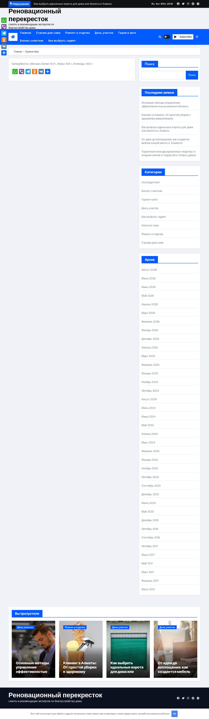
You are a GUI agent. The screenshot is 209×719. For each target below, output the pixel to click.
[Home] (12, 37)
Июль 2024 (149, 408)
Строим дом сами (48, 33)
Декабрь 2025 (150, 339)
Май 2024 (148, 425)
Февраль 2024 (151, 451)
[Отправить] (4, 53)
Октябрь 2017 (150, 546)
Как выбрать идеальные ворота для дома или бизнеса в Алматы (167, 128)
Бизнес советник (31, 40)
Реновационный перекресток (34, 15)
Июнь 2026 (149, 287)
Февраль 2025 (151, 365)
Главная (25, 33)
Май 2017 (147, 563)
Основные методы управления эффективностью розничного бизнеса (165, 104)
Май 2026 (148, 295)
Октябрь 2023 (150, 477)
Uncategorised (151, 182)
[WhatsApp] (4, 20)
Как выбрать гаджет (62, 40)
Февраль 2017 (150, 580)
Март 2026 (148, 313)
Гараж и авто (127, 33)
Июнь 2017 (148, 555)
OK (174, 713)
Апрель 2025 (150, 347)
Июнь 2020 (149, 503)
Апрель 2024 (150, 434)
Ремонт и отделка (77, 33)
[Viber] (4, 26)
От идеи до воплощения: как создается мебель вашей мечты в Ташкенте (166, 141)
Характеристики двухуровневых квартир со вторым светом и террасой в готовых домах (169, 153)
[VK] (4, 46)
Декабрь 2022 (150, 494)
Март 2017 (148, 572)
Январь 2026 (150, 330)
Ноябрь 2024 (150, 382)
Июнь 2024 (149, 416)
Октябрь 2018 (150, 529)
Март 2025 (148, 356)
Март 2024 (148, 442)
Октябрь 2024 (150, 390)
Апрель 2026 (150, 304)
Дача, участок (104, 33)
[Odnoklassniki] (4, 40)
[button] (197, 37)
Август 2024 (149, 399)
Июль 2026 (149, 278)
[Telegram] (4, 33)
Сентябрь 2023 (151, 485)
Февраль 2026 (151, 321)
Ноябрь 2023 (150, 468)
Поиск (150, 64)
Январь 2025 (150, 373)
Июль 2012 (148, 589)
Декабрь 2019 (150, 520)
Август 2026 (149, 269)
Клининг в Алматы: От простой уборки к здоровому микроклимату (166, 116)
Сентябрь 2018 (151, 537)
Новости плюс (150, 225)
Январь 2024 (150, 460)
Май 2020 (148, 511)
